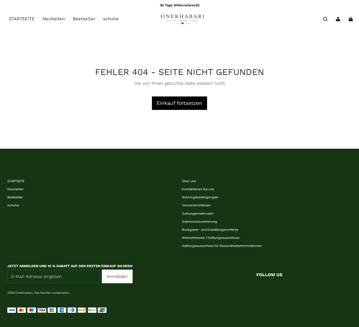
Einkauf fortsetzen (179, 103)
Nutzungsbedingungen (200, 197)
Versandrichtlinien (196, 205)
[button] (325, 19)
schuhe (13, 205)
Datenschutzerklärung (199, 222)
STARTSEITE (16, 181)
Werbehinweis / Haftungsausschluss (211, 238)
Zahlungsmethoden (197, 213)
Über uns (189, 181)
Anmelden (117, 276)
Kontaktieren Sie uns (198, 189)
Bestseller (15, 197)
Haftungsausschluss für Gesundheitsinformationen (222, 246)
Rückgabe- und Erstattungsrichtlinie (210, 230)
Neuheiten (15, 189)
